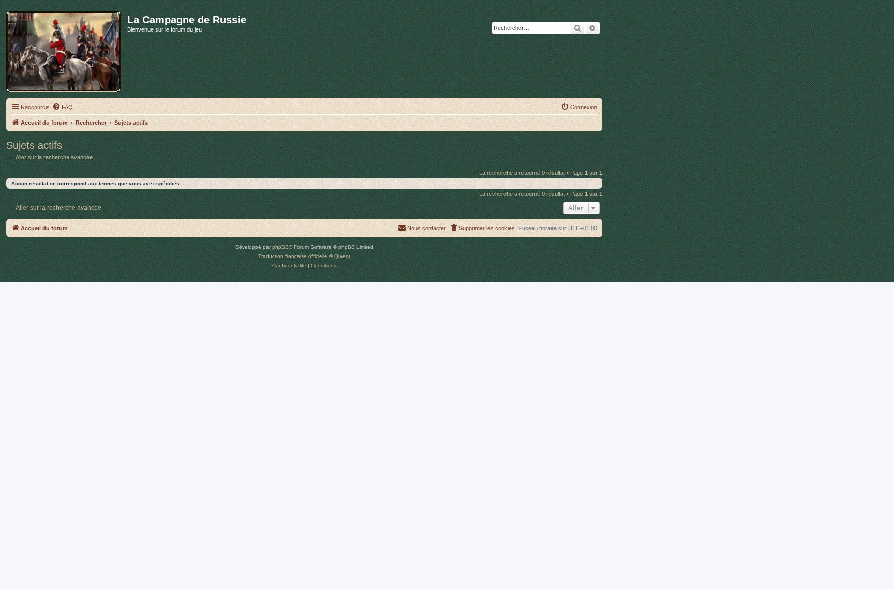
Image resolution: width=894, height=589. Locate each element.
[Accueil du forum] (66, 49)
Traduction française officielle (292, 256)
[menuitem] (62, 107)
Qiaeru (342, 256)
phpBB (280, 247)
